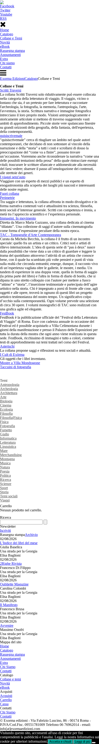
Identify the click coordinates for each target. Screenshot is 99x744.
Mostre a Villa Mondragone (20, 363)
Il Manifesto (8, 605)
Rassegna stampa (12, 51)
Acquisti (6, 696)
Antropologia (9, 385)
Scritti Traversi (10, 90)
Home (4, 30)
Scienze (5, 484)
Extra (4, 59)
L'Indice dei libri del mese (19, 543)
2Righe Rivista (11, 564)
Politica (5, 475)
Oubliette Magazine (14, 584)
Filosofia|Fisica (11, 418)
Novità (5, 42)
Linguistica (8, 447)
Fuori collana (9, 193)
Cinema (5, 405)
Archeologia (9, 389)
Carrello (6, 700)
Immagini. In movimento (18, 218)
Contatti (6, 67)
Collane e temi (10, 679)
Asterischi (7, 346)
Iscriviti (5, 530)
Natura (5, 467)
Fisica (4, 422)
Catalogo (6, 34)
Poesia (4, 471)
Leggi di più (82, 741)
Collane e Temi (11, 38)
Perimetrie (7, 198)
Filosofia (6, 413)
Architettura (8, 393)
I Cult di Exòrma (12, 355)
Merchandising (11, 455)
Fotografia (7, 426)
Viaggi (5, 500)
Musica (5, 463)
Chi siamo (7, 63)
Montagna (7, 459)
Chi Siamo (7, 667)
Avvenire (6, 625)
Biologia (6, 401)
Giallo (4, 434)
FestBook (7, 313)
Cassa (4, 704)
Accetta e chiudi (60, 741)
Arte (3, 397)
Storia (4, 492)
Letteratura (8, 442)
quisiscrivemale (11, 136)
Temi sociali (8, 496)
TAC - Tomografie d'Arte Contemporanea (30, 235)
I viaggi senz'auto (12, 177)
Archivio (31, 535)
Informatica (8, 438)
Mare (4, 451)
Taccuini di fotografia (15, 367)
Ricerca (5, 480)
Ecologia (6, 409)
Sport (4, 488)
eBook (5, 46)
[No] (94, 742)
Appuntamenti (10, 55)
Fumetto (6, 430)
